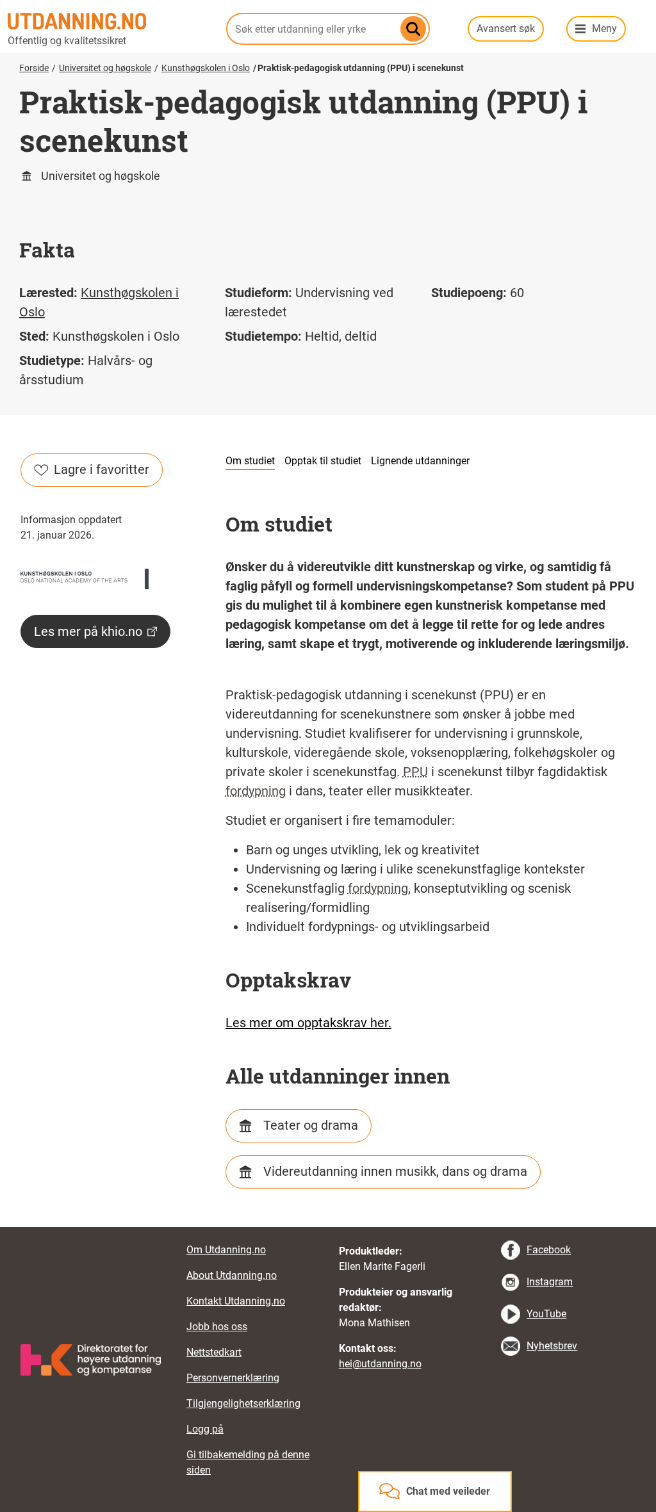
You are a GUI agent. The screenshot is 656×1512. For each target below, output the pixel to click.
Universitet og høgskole (105, 68)
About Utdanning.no (231, 1275)
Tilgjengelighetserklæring (243, 1403)
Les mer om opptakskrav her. (308, 1022)
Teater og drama (310, 1125)
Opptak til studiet (322, 461)
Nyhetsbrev (552, 1346)
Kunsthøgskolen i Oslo (205, 68)
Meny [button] (604, 28)
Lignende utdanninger (420, 461)
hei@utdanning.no (380, 1364)
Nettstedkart (214, 1352)
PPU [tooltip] (415, 771)
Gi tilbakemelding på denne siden (247, 1462)
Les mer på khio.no (88, 631)
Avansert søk (506, 28)
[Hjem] (109, 21)
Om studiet (250, 461)
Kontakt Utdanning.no (235, 1301)
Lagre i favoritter (101, 469)
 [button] (328, 1227)
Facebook (549, 1250)
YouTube (546, 1314)
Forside (34, 68)
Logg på (205, 1429)
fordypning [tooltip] (256, 791)
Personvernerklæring (232, 1378)
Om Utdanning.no (226, 1250)
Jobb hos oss (216, 1327)
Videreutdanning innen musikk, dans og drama (395, 1171)
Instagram (550, 1282)
